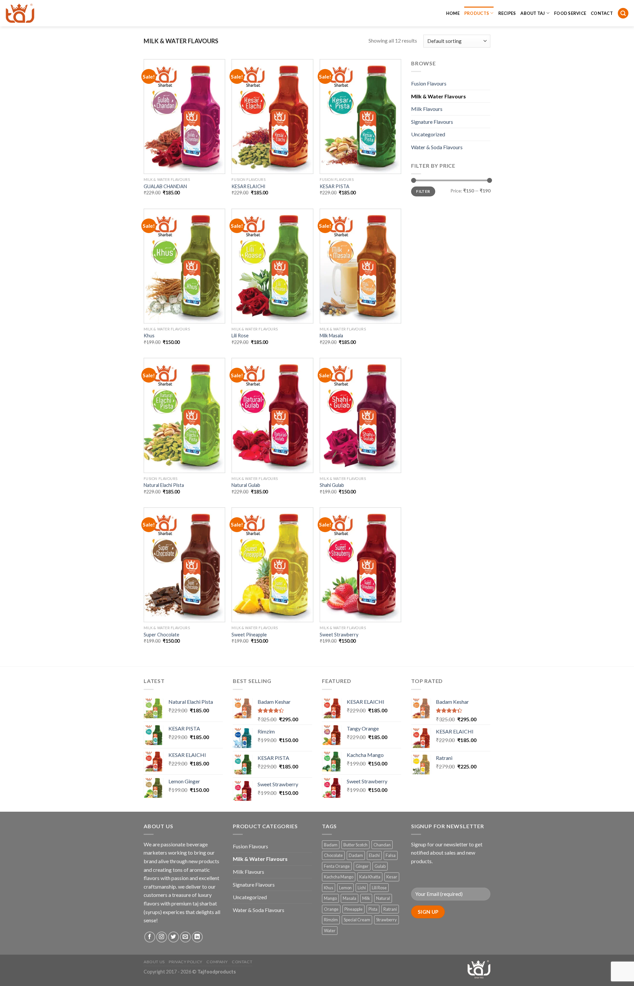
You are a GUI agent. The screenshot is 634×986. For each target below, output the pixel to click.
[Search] (623, 13)
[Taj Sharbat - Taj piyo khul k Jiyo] (38, 13)
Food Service (570, 13)
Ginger (362, 866)
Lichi (362, 887)
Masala (349, 898)
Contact (602, 13)
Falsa (391, 855)
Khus (149, 335)
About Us (154, 961)
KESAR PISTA (334, 186)
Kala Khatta (369, 876)
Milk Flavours (426, 109)
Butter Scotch (355, 844)
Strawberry (386, 919)
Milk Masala (331, 335)
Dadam (356, 855)
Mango (330, 898)
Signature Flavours (432, 122)
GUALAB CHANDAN (165, 186)
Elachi (374, 855)
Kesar (391, 876)
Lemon (345, 887)
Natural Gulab (245, 485)
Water (329, 930)
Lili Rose (240, 335)
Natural (383, 898)
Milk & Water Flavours (438, 96)
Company (217, 961)
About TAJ (532, 13)
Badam (330, 844)
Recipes (507, 13)
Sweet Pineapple (249, 634)
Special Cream (357, 919)
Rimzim (331, 919)
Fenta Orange (337, 866)
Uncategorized (428, 134)
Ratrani (390, 909)
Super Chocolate (161, 634)
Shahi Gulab (332, 485)
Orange (331, 909)
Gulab (380, 866)
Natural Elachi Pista (164, 485)
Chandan (382, 844)
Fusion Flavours (428, 83)
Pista (373, 909)
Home (453, 13)
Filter (423, 191)
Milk (366, 898)
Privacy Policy (185, 961)
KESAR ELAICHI (248, 186)
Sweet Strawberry (339, 634)
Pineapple (353, 909)
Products (476, 13)
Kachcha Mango (338, 876)
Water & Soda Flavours (437, 147)
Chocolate (333, 855)
